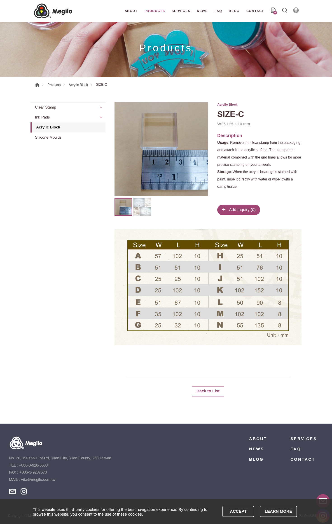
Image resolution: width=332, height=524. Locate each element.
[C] (161, 149)
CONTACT (255, 11)
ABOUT (131, 11)
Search (284, 11)
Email (12, 491)
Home (37, 85)
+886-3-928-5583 (33, 465)
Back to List (208, 391)
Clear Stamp (45, 107)
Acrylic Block (78, 85)
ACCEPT (238, 511)
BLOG (234, 11)
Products (54, 85)
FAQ (218, 11)
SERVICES (181, 11)
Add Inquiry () (242, 209)
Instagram (23, 491)
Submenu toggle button (100, 107)
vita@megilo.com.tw (38, 479)
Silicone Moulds (48, 137)
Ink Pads (42, 117)
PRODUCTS (155, 11)
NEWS (202, 11)
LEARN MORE (278, 511)
